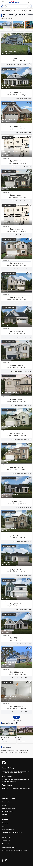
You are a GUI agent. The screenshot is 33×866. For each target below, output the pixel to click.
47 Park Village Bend (8, 631)
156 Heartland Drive (8, 257)
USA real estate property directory (12, 832)
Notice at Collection (8, 847)
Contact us (5, 823)
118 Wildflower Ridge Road (10, 359)
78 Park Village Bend (8, 86)
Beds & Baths (21, 10)
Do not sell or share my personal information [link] (14, 850)
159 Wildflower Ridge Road (10, 427)
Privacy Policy (6, 844)
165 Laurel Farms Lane (9, 120)
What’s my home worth (8, 808)
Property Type (6, 10)
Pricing (4, 805)
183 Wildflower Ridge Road (10, 188)
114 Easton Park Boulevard (10, 597)
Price (13, 10)
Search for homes (7, 802)
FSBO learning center (8, 829)
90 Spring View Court (9, 52)
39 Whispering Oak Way (9, 461)
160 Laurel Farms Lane (9, 325)
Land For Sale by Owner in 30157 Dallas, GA (14, 753)
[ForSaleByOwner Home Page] (14, 2)
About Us (4, 814)
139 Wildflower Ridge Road (10, 393)
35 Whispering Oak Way (9, 529)
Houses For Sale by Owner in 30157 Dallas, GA (14, 750)
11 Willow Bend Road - (9, 664)
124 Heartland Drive (8, 291)
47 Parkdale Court (8, 563)
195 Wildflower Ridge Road (10, 222)
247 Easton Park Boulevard (11, 495)
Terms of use (6, 841)
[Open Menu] (3, 1)
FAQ (3, 826)
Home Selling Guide (7, 811)
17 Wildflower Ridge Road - (10, 153)
